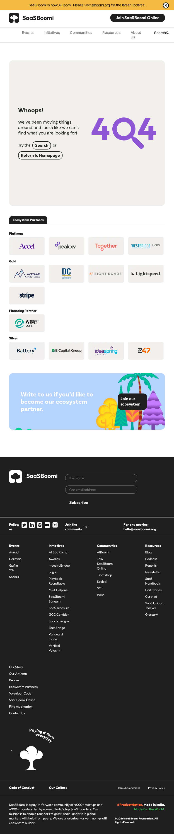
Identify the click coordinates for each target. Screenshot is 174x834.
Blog (148, 552)
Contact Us (17, 713)
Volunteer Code (20, 693)
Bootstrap (104, 575)
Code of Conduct (21, 788)
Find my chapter (20, 707)
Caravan (15, 559)
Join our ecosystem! (131, 401)
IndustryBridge (59, 565)
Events (28, 32)
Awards (54, 559)
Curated (151, 597)
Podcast (151, 559)
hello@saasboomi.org (139, 529)
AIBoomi (103, 552)
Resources (111, 32)
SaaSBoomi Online (22, 700)
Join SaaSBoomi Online (138, 17)
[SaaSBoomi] (31, 18)
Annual (14, 552)
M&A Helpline (58, 590)
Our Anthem (18, 674)
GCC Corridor (59, 614)
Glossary (151, 614)
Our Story (16, 667)
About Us (136, 34)
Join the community (73, 527)
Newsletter (153, 572)
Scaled (101, 582)
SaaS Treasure (59, 608)
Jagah (53, 572)
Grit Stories (153, 590)
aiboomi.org (101, 5)
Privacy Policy (156, 787)
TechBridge (57, 628)
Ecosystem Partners (23, 687)
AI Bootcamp (58, 552)
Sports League (59, 621)
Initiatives (52, 32)
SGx (100, 588)
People (14, 680)
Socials (14, 577)
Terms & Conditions (129, 787)
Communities (81, 32)
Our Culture (58, 788)
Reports (151, 565)
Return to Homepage (40, 155)
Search (41, 145)
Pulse (100, 595)
